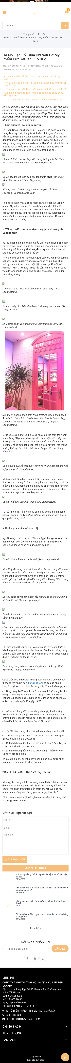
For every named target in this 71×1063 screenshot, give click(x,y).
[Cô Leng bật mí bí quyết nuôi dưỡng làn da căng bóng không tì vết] (8, 919)
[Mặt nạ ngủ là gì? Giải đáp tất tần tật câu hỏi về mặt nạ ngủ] (8, 879)
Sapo (42, 1059)
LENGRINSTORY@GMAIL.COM (23, 1019)
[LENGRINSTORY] (35, 12)
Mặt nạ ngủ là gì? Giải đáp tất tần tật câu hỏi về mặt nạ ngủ (34, 77)
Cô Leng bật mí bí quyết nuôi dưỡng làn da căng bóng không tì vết (33, 94)
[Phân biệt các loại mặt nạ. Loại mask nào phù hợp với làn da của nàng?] (8, 892)
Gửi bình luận (16, 859)
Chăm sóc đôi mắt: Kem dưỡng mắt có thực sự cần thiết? (36, 89)
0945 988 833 (13, 1014)
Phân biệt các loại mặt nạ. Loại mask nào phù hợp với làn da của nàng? (35, 84)
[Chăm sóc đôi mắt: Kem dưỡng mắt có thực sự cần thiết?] (8, 905)
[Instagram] (42, 958)
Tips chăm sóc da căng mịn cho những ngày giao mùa (34, 99)
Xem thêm (35, 928)
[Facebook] (27, 958)
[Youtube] (35, 958)
